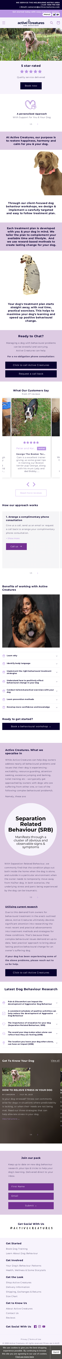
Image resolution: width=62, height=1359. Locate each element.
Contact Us (12, 1313)
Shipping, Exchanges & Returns (23, 1291)
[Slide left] (24, 124)
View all (55, 1060)
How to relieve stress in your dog (27, 1090)
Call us (14, 546)
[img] (31, 442)
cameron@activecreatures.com (44, 7)
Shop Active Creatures (18, 1282)
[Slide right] (37, 124)
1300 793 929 (53, 5)
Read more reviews (31, 493)
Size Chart (12, 1296)
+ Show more (13, 538)
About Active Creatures (19, 1308)
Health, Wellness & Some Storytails (26, 1270)
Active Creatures (17, 1343)
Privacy (24, 1339)
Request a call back (31, 373)
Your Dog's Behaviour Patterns (23, 1265)
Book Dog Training (17, 1248)
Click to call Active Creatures (31, 365)
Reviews (10, 1317)
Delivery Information (18, 1287)
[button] (3, 22)
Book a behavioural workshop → (31, 726)
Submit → (31, 1205)
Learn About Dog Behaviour (22, 1253)
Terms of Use (35, 1339)
